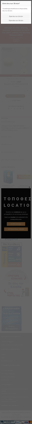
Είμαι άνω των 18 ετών (16, 16)
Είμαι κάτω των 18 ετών (16, 20)
